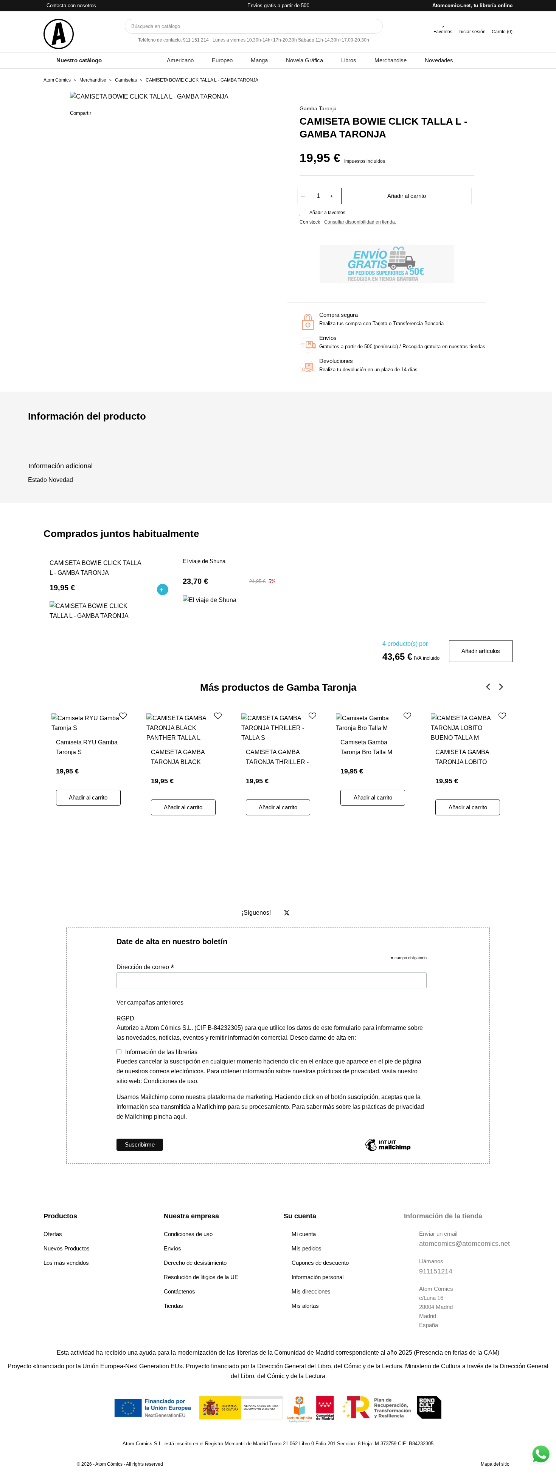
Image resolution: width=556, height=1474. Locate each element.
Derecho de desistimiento (195, 1262)
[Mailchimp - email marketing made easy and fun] (388, 1150)
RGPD (125, 1018)
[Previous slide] (489, 687)
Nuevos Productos (66, 1248)
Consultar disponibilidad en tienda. (360, 222)
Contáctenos (179, 1291)
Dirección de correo (145, 967)
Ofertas (52, 1234)
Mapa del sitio (495, 1464)
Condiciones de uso (188, 1234)
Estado (37, 480)
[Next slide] (501, 687)
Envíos (172, 1248)
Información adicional (60, 466)
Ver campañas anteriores (149, 1002)
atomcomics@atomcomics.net (464, 1243)
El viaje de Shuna (204, 561)
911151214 (435, 1271)
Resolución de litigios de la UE (201, 1277)
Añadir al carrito (406, 196)
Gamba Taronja (318, 108)
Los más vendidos (66, 1262)
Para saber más (312, 1107)
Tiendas (173, 1306)
